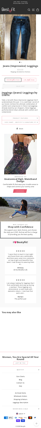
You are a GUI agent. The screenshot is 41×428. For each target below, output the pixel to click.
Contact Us (20, 383)
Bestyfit (20, 370)
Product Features (20, 118)
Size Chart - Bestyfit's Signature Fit (20, 122)
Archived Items (20, 393)
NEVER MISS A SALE (20, 409)
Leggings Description (20, 402)
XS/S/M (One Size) (13, 80)
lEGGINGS (20, 191)
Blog (20, 380)
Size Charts (20, 376)
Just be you (20, 363)
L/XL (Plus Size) (29, 80)
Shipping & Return (20, 399)
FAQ (20, 386)
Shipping (13, 72)
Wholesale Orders (20, 396)
